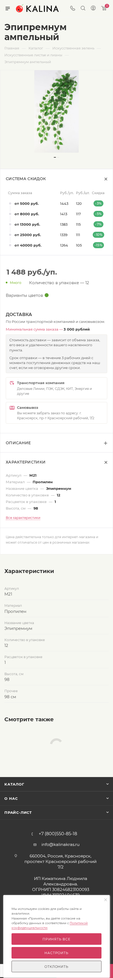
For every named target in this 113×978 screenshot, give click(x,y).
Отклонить (56, 967)
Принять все (56, 939)
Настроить (56, 953)
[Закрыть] (105, 900)
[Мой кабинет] (93, 8)
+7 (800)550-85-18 (58, 834)
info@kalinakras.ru (60, 844)
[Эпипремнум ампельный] (56, 111)
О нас (11, 798)
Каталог (14, 784)
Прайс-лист (18, 812)
